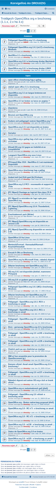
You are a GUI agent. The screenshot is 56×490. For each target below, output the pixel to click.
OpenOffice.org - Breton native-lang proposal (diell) (31, 402)
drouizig (26, 51)
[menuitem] (7, 8)
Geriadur (12, 133)
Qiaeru (38, 484)
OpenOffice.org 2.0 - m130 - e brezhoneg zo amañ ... (31, 424)
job (24, 82)
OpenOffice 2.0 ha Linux (19, 237)
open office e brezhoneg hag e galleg (24, 80)
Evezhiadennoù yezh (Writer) (21, 214)
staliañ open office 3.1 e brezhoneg (23, 87)
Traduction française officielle (24, 484)
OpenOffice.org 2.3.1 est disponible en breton (28, 127)
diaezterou (13, 108)
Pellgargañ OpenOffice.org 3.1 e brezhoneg (27, 40)
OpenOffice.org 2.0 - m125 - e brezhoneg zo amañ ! (30, 438)
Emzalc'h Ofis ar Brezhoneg (20, 253)
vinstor (25, 135)
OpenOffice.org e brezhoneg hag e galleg (26, 170)
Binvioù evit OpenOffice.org (20, 115)
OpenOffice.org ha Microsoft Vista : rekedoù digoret (31, 260)
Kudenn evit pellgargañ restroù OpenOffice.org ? (30, 121)
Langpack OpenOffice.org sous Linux (24, 155)
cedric (25, 297)
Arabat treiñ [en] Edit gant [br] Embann (25, 177)
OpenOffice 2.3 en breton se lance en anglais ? (29, 101)
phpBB (21, 482)
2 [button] (31, 31)
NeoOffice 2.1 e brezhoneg (20, 55)
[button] (34, 31)
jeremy (25, 239)
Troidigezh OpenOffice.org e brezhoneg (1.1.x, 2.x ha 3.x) (26, 20)
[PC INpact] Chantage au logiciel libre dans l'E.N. (30, 192)
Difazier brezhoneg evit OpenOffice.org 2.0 (27, 295)
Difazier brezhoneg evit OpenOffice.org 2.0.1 (28, 266)
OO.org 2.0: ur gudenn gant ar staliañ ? (25, 280)
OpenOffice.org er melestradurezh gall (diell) (28, 388)
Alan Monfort (27, 117)
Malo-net (26, 282)
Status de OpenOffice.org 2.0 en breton (25, 431)
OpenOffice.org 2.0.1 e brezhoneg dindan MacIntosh (31, 61)
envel (25, 89)
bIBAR (25, 42)
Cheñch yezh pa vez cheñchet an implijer (26, 349)
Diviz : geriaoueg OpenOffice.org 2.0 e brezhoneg (30, 327)
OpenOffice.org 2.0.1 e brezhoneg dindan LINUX (29, 68)
